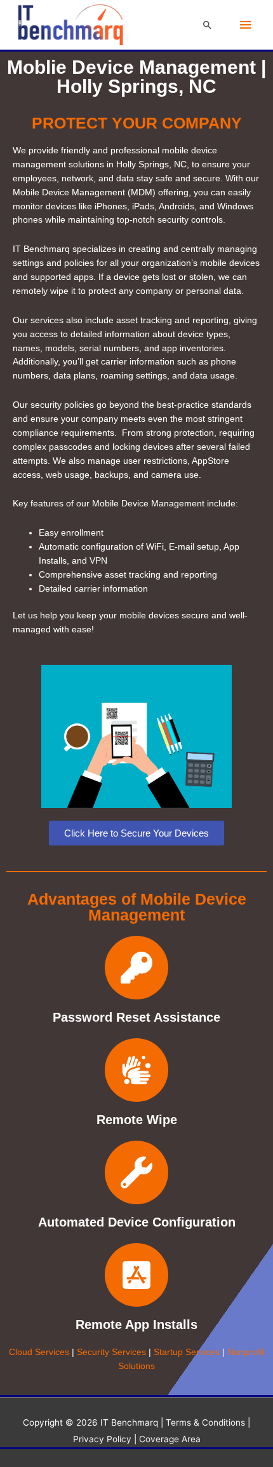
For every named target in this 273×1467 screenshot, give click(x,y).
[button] (207, 25)
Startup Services (187, 1352)
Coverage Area (170, 1439)
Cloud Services (39, 1352)
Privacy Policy (102, 1439)
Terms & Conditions (207, 1422)
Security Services (111, 1352)
